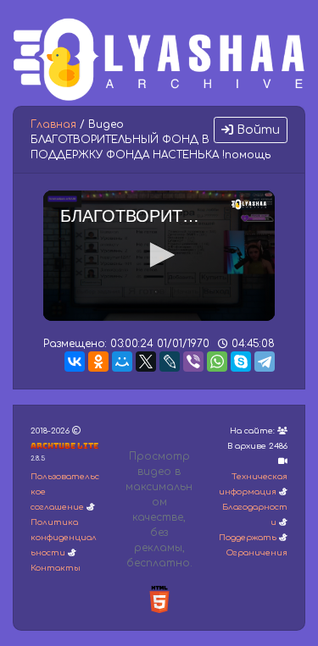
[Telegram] (264, 361)
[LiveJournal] (169, 361)
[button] (159, 254)
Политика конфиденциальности (64, 537)
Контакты (56, 568)
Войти (256, 130)
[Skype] (241, 361)
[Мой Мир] (122, 361)
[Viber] (193, 361)
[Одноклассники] (98, 361)
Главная (53, 124)
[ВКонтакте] (74, 361)
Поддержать (247, 537)
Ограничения (256, 553)
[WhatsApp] (217, 361)
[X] (146, 361)
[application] (159, 255)
